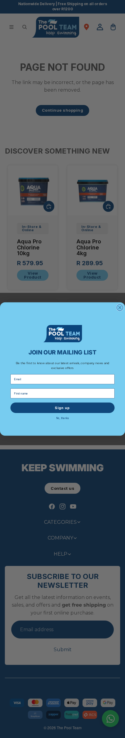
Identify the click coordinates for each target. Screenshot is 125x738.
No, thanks (62, 418)
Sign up (62, 407)
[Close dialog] (120, 307)
